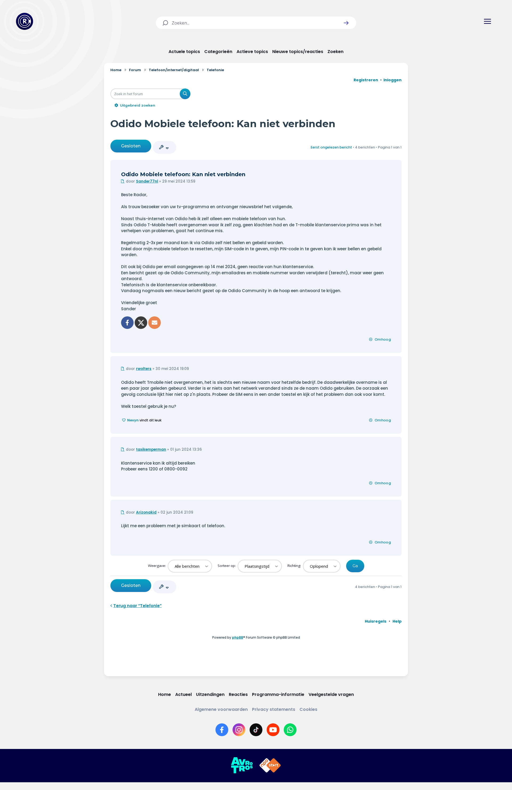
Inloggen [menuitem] (392, 80)
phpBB (237, 637)
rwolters (143, 368)
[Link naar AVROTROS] (242, 765)
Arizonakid (146, 512)
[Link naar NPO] (270, 765)
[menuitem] (375, 621)
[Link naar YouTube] (273, 729)
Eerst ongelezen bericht (331, 147)
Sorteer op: (227, 565)
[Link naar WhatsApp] (290, 729)
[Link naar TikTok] (256, 729)
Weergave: (157, 565)
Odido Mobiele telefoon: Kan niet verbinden (222, 124)
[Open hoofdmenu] (487, 21)
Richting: (294, 565)
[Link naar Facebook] (221, 729)
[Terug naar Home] (24, 21)
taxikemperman (151, 449)
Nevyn (133, 420)
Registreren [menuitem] (366, 80)
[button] (346, 23)
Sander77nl (147, 181)
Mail (154, 322)
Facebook (127, 322)
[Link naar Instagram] (239, 729)
